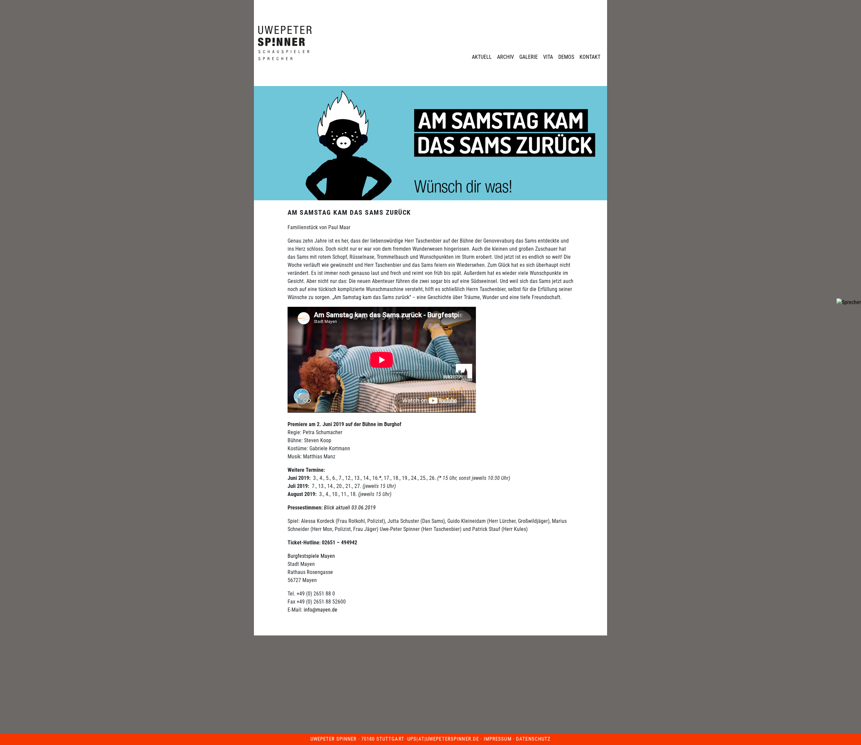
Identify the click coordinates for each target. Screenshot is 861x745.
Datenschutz (533, 739)
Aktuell (482, 57)
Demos (566, 57)
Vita (548, 57)
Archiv (505, 57)
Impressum (498, 739)
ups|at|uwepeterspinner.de (443, 739)
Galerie (528, 57)
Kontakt (589, 57)
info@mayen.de (320, 610)
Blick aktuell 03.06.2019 (350, 507)
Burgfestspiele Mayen (311, 556)
